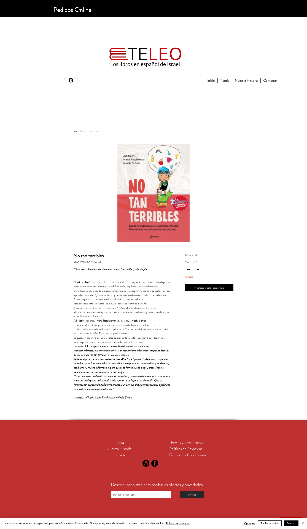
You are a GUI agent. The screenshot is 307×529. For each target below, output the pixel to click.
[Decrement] (187, 269)
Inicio (76, 131)
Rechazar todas (270, 523)
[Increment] (198, 269)
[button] (76, 79)
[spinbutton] (193, 269)
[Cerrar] (303, 523)
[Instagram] (145, 463)
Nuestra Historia (118, 448)
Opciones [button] (249, 523)
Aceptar (291, 523)
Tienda (119, 442)
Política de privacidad (178, 523)
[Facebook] (154, 463)
